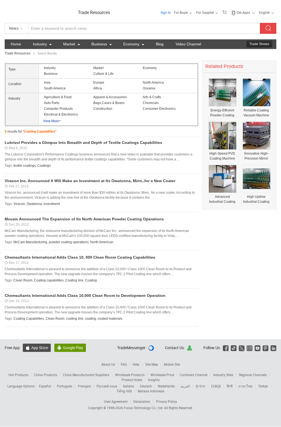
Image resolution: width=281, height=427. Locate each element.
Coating (91, 280)
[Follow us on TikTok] (234, 347)
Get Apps (243, 12)
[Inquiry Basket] (225, 12)
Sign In (166, 12)
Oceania (149, 88)
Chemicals (151, 103)
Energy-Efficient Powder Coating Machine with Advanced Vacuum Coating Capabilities (222, 112)
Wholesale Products (130, 375)
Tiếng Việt (124, 391)
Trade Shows (259, 44)
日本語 (216, 386)
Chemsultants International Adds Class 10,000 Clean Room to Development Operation (85, 295)
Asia (47, 82)
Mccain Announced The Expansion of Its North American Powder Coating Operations (84, 219)
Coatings (44, 166)
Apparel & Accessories (110, 97)
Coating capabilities (49, 280)
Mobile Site (172, 364)
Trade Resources (94, 12)
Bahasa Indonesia (151, 391)
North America (153, 82)
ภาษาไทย (245, 386)
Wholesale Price (162, 375)
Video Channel (188, 44)
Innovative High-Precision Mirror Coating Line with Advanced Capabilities (256, 156)
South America (55, 88)
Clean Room (22, 280)
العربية (185, 386)
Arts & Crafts (152, 97)
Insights (154, 379)
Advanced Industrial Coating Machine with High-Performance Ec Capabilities (222, 199)
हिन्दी (230, 386)
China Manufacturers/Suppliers (86, 375)
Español (45, 386)
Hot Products (18, 375)
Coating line (74, 280)
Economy (133, 44)
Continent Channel (193, 375)
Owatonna (34, 204)
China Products (45, 375)
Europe (98, 82)
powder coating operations (69, 242)
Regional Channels (253, 375)
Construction (102, 109)
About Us (108, 364)
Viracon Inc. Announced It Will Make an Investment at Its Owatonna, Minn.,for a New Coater (90, 181)
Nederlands (166, 386)
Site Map (151, 364)
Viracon (19, 204)
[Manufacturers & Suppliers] (40, 10)
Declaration (141, 401)
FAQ (124, 364)
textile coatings (24, 166)
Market (71, 44)
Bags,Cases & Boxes (109, 103)
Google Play (70, 347)
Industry (42, 44)
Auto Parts (51, 103)
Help (136, 364)
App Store (37, 347)
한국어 (200, 386)
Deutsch (146, 386)
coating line (74, 319)
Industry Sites (223, 375)
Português (64, 386)
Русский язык (107, 386)
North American (101, 242)
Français (84, 386)
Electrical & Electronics (61, 114)
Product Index (132, 379)
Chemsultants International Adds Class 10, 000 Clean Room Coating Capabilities (80, 257)
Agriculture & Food (58, 97)
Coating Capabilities (28, 319)
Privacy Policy (166, 401)
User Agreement (116, 401)
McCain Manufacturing (30, 242)
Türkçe (263, 386)
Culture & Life (103, 74)
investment (52, 204)
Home (16, 44)
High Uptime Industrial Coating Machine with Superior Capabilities (256, 199)
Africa (97, 88)
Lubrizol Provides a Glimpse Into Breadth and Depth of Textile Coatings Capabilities (83, 142)
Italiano (128, 386)
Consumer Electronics (159, 109)
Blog (160, 44)
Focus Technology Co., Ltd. (144, 408)
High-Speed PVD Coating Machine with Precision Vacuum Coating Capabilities (222, 156)
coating (90, 319)
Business (101, 44)
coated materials (110, 319)
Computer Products (58, 109)
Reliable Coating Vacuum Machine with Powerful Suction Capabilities (256, 112)
